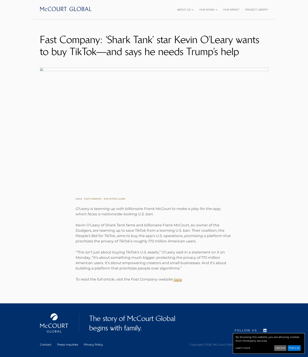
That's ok (294, 348)
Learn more (243, 348)
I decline (280, 348)
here (178, 279)
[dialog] (268, 343)
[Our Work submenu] (216, 10)
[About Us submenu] (192, 10)
